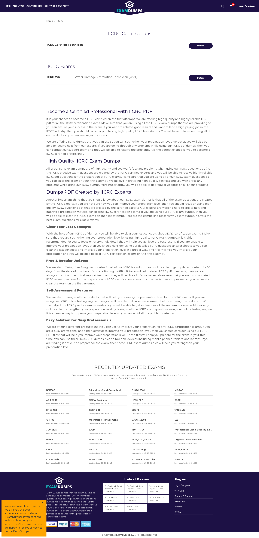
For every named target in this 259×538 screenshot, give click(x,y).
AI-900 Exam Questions (133, 508)
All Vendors (34, 6)
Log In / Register (246, 6)
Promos (178, 506)
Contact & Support (56, 6)
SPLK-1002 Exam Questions (156, 499)
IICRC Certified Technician (64, 44)
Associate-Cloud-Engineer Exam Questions (156, 489)
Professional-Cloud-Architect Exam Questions (114, 489)
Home (7, 6)
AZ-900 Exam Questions (111, 499)
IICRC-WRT (54, 77)
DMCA (177, 512)
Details (200, 46)
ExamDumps (123, 535)
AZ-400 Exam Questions (133, 499)
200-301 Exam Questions (111, 508)
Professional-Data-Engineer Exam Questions (135, 489)
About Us (18, 6)
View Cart (179, 491)
